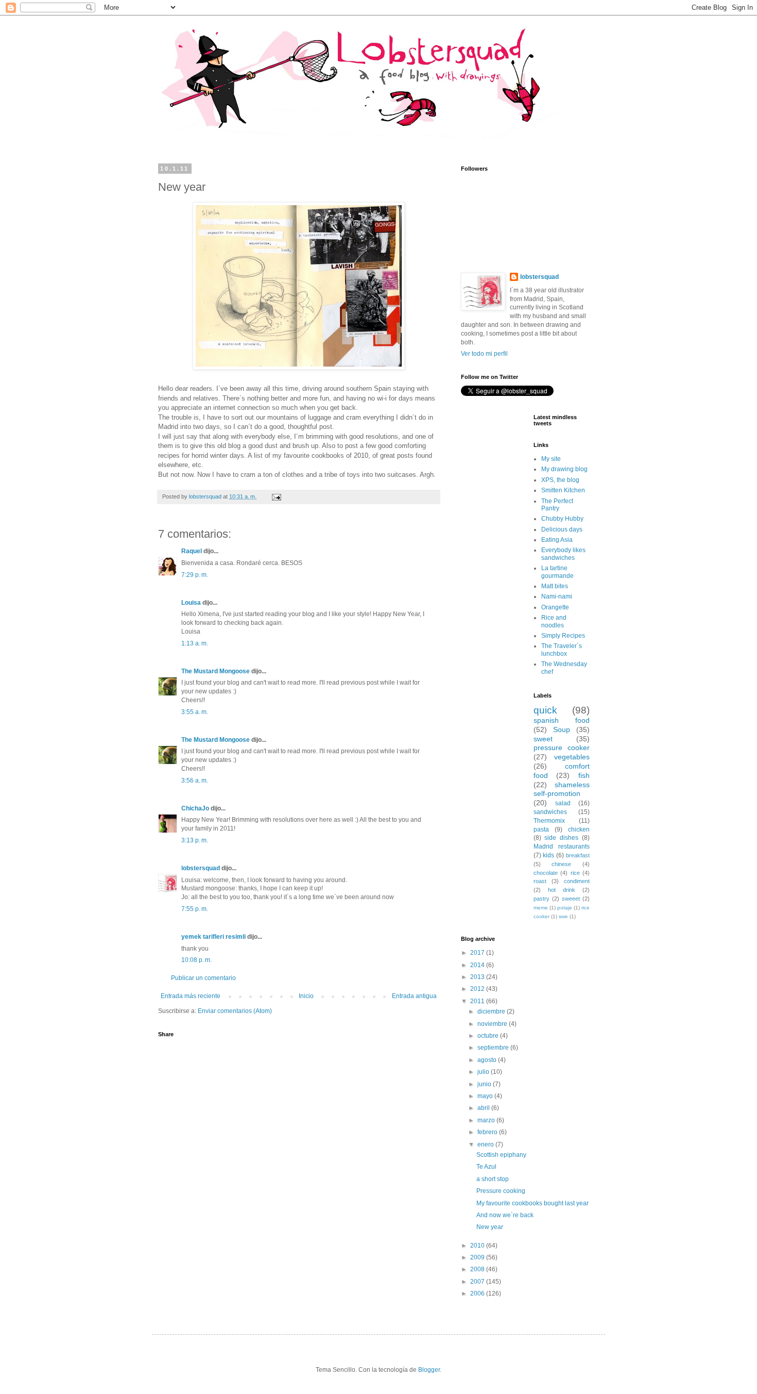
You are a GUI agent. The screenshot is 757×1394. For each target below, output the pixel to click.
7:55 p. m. (194, 908)
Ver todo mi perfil (484, 353)
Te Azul (486, 1166)
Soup (561, 729)
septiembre (493, 1047)
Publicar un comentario (203, 978)
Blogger (429, 1369)
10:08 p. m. (196, 960)
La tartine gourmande (557, 572)
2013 (478, 977)
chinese (561, 864)
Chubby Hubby (562, 518)
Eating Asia (557, 539)
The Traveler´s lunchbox (561, 649)
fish (584, 775)
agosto (487, 1060)
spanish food (562, 720)
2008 (478, 1269)
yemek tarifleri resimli (213, 936)
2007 (478, 1281)
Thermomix (549, 820)
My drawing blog (564, 469)
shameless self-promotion (562, 789)
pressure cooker (562, 747)
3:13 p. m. (194, 840)
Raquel (191, 551)
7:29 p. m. (194, 574)
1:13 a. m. (194, 643)
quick (545, 710)
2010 (478, 1245)
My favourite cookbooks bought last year (532, 1203)
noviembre (493, 1023)
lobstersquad (200, 868)
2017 (478, 952)
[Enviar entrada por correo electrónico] (276, 496)
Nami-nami (556, 596)
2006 (478, 1293)
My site (551, 458)
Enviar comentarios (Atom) (235, 1011)
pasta (541, 829)
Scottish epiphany (501, 1154)
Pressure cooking (500, 1190)
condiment (577, 881)
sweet (543, 739)
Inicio (306, 996)
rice (575, 873)
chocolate (546, 873)
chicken (579, 829)
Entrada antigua (414, 996)
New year (489, 1227)
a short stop (492, 1179)
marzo (486, 1120)
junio (485, 1084)
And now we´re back (505, 1215)
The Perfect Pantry (557, 504)
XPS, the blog (560, 480)
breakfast (578, 855)
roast (540, 881)
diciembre (492, 1011)
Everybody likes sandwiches (563, 553)
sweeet (571, 898)
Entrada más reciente (190, 996)
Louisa (191, 602)
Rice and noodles (553, 621)
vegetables (572, 757)
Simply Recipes (563, 635)
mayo (485, 1096)
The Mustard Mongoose (215, 671)
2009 (478, 1257)
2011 (478, 1001)
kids (548, 855)
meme (541, 907)
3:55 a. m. (194, 712)
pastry (541, 898)
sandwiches (550, 812)
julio (484, 1071)
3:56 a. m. (194, 780)
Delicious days (561, 529)
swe (563, 916)
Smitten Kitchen (563, 490)
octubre (488, 1035)
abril (484, 1107)
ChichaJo (195, 808)
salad (563, 803)
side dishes (561, 837)
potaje (564, 907)
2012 (478, 988)
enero (486, 1144)
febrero (488, 1132)
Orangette (555, 607)
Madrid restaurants (562, 846)
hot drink (561, 890)
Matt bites (554, 586)
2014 (478, 965)
